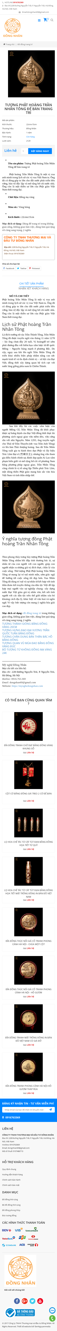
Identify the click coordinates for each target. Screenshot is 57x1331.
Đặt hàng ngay (40, 151)
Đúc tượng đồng (9, 1215)
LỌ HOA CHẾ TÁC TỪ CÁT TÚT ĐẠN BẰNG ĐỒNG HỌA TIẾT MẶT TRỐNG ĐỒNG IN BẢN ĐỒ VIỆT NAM (28, 893)
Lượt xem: (6, 140)
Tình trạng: (7, 136)
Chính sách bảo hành (11, 1179)
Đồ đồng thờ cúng (10, 1199)
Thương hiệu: (8, 128)
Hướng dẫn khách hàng (12, 1174)
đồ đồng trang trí (32, 613)
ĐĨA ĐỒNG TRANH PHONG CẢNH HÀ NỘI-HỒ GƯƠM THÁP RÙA (28, 1087)
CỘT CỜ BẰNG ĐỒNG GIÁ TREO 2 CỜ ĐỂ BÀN (29, 793)
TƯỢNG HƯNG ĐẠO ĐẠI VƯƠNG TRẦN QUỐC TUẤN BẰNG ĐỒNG (25, 631)
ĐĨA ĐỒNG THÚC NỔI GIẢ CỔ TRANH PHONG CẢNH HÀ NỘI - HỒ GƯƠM (28, 991)
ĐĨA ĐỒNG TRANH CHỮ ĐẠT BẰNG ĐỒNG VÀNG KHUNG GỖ (28, 747)
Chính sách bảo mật (10, 1185)
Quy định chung (9, 1169)
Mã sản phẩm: (8, 120)
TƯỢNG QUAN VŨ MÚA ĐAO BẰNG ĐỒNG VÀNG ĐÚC (28, 644)
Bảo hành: (6, 132)
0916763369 (18, 2)
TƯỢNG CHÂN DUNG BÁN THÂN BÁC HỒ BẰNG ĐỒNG (27, 638)
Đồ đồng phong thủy (11, 1210)
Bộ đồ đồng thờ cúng (11, 1205)
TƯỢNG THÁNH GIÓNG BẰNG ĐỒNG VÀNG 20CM (24, 625)
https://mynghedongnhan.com (27, 686)
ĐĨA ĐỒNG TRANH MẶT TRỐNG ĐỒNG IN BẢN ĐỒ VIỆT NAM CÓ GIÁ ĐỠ (28, 1039)
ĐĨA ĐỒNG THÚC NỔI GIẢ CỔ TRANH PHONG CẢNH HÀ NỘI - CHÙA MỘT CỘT (28, 942)
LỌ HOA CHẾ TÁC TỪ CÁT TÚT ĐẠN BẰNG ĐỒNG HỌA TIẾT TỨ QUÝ (28, 843)
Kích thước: (7, 124)
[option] (31, 73)
